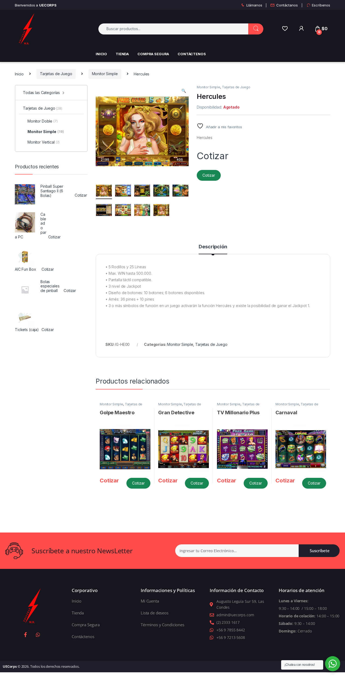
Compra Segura (153, 54)
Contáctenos (192, 54)
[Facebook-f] (25, 634)
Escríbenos (321, 5)
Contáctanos (287, 5)
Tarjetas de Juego (56, 73)
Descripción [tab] (213, 246)
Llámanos (254, 5)
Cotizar (208, 175)
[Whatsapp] (38, 634)
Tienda (122, 54)
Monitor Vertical (43, 142)
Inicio (101, 54)
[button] (183, 91)
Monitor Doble (42, 121)
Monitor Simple (105, 73)
